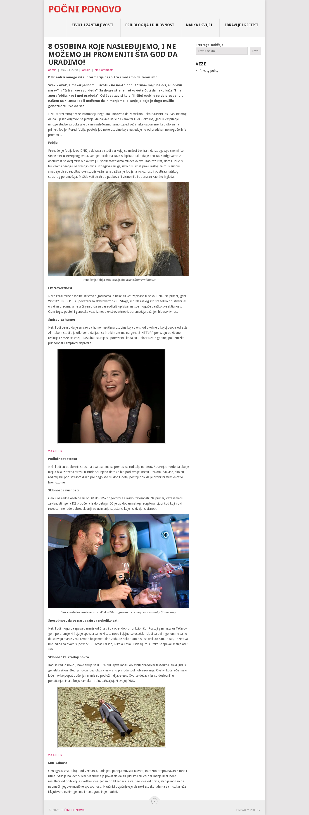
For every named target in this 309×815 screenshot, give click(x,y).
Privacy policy (209, 70)
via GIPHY (55, 451)
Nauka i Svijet (199, 25)
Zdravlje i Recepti (241, 25)
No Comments (104, 70)
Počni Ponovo (84, 9)
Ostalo (86, 70)
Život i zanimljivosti (92, 25)
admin (52, 70)
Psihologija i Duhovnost (149, 25)
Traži (255, 51)
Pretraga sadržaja (209, 45)
